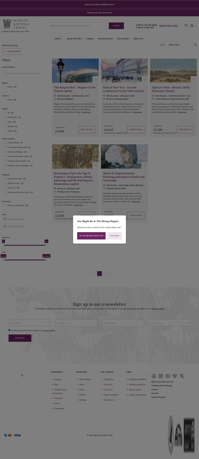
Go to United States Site (91, 236)
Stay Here (114, 236)
